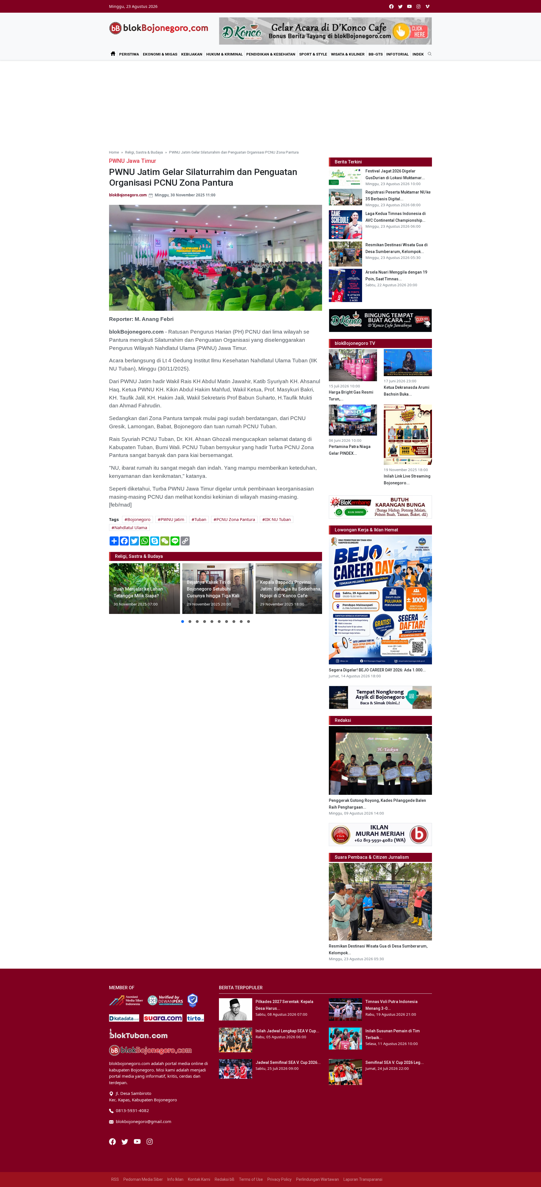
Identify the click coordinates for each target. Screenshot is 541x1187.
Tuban (200, 519)
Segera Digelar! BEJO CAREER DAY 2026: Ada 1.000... (377, 670)
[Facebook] (113, 1141)
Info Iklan (175, 1179)
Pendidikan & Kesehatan (270, 54)
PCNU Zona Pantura (235, 519)
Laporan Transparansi (362, 1179)
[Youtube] (138, 1141)
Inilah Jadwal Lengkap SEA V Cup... (287, 1031)
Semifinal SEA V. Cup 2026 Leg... (394, 1062)
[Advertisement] (270, 102)
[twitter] (400, 6)
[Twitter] (125, 1141)
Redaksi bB (224, 1179)
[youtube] (409, 6)
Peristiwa (129, 54)
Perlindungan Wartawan (317, 1179)
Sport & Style (313, 54)
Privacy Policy (279, 1179)
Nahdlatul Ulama (130, 527)
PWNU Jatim (172, 519)
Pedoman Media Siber (143, 1179)
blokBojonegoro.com (128, 195)
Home (114, 152)
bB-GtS (376, 54)
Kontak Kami (199, 1179)
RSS (115, 1179)
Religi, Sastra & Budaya (144, 152)
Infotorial (397, 54)
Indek (418, 54)
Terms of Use (251, 1179)
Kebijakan (191, 54)
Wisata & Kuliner (348, 54)
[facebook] (391, 6)
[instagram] (418, 6)
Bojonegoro (138, 519)
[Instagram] (149, 1141)
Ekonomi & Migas (160, 54)
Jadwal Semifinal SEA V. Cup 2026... (288, 1062)
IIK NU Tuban (278, 519)
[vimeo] (427, 6)
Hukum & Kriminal (224, 54)
